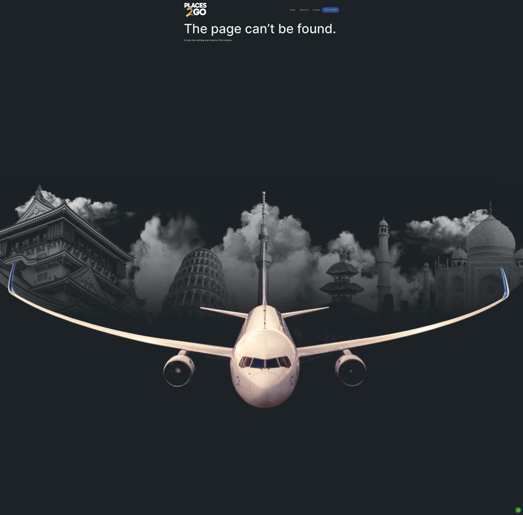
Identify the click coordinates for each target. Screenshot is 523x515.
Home (292, 10)
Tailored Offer (330, 10)
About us (303, 10)
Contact (316, 10)
